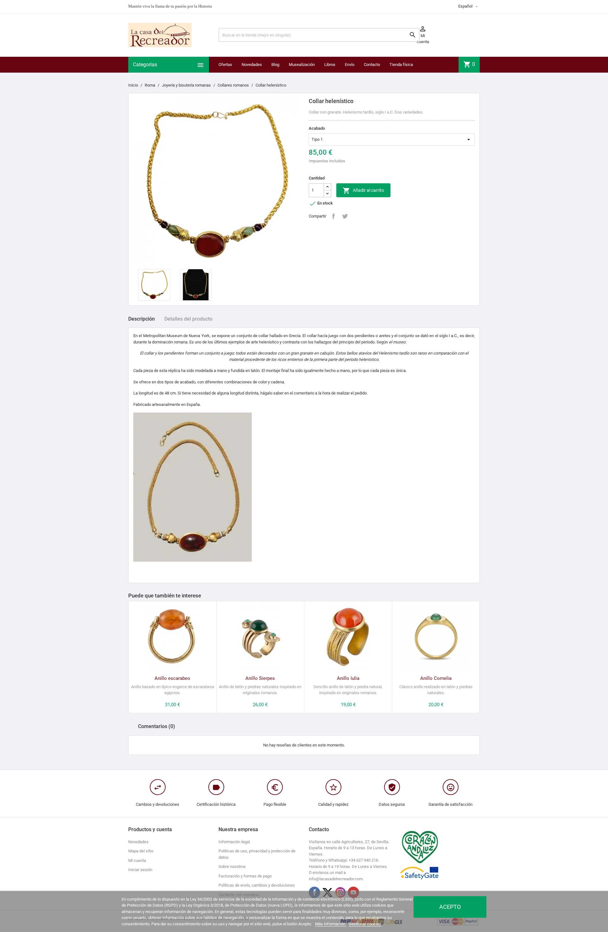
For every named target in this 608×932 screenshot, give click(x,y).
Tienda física (401, 64)
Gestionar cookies (365, 924)
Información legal (234, 841)
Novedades (252, 64)
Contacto (372, 64)
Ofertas (225, 64)
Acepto (450, 906)
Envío (349, 64)
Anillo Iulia (348, 678)
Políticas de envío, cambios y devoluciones (256, 885)
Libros (329, 64)
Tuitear (345, 216)
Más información (330, 924)
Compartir (333, 216)
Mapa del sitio (140, 851)
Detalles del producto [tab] (188, 319)
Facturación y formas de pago (245, 876)
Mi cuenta (137, 860)
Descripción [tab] (141, 319)
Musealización (302, 64)
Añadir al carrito (363, 190)
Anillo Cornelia (436, 678)
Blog (275, 64)
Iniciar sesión (140, 869)
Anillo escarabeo (172, 678)
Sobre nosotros (232, 866)
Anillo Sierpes (260, 678)
